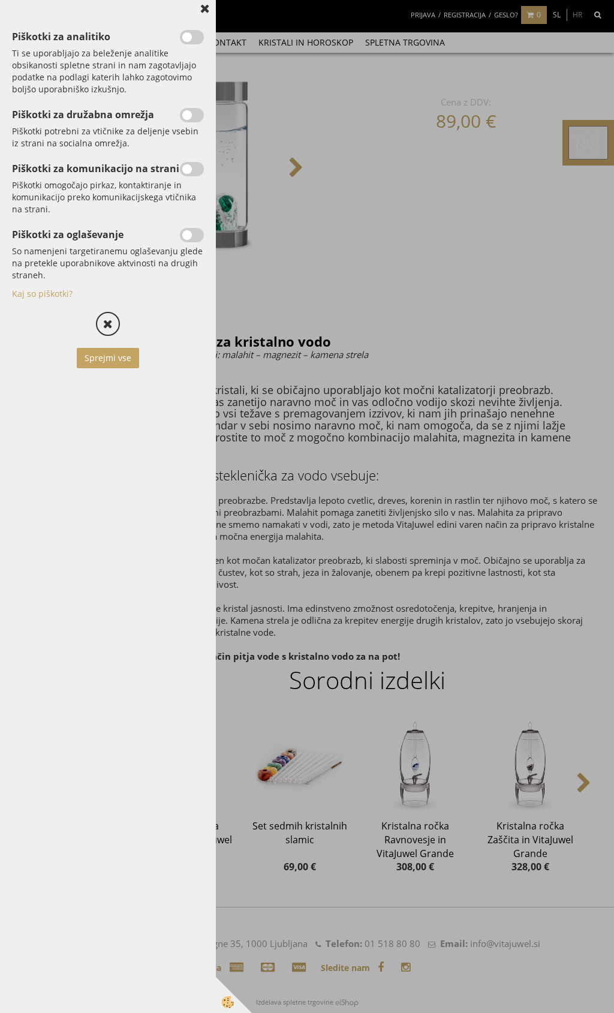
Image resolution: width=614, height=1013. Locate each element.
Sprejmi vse (108, 357)
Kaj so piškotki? (42, 293)
